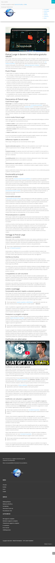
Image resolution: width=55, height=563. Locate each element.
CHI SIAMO (46, 9)
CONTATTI (46, 16)
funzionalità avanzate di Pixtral (14, 198)
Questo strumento (29, 106)
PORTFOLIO (46, 11)
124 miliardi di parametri (36, 105)
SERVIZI (45, 13)
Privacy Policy (47, 544)
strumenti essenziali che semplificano (22, 178)
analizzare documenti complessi (32, 65)
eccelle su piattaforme (22, 379)
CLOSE (53, 1)
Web (25, 4)
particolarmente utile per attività (13, 190)
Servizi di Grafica (19, 4)
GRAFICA (46, 14)
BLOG (45, 18)
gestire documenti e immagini (17, 318)
